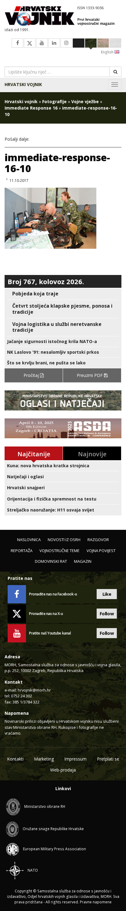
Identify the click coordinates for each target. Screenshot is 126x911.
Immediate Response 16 (31, 108)
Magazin (82, 561)
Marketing (44, 759)
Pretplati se (108, 759)
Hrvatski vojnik (23, 84)
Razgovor (98, 539)
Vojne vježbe (85, 101)
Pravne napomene (96, 902)
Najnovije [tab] (92, 454)
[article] (63, 294)
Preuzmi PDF (90, 375)
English (107, 52)
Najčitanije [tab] (33, 454)
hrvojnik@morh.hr (34, 690)
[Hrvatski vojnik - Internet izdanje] (63, 16)
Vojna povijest (101, 550)
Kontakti (15, 759)
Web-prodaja (63, 770)
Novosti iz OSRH (64, 539)
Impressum (75, 759)
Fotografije (54, 101)
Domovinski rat (51, 561)
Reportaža (21, 550)
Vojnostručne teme (59, 550)
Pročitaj (32, 375)
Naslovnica (29, 539)
